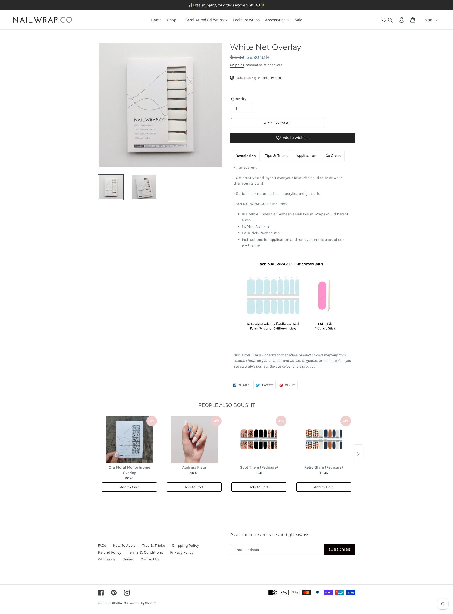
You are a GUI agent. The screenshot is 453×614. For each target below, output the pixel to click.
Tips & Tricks (276, 155)
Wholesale (106, 559)
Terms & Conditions (145, 552)
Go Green (333, 155)
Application (306, 155)
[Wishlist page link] (384, 19)
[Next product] (358, 453)
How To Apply (124, 545)
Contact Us (150, 559)
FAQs (102, 545)
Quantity (238, 99)
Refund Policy (109, 552)
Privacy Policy (181, 552)
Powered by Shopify (142, 603)
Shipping (237, 65)
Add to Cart (129, 487)
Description (245, 155)
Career (128, 559)
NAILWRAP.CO (118, 603)
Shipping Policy (185, 545)
